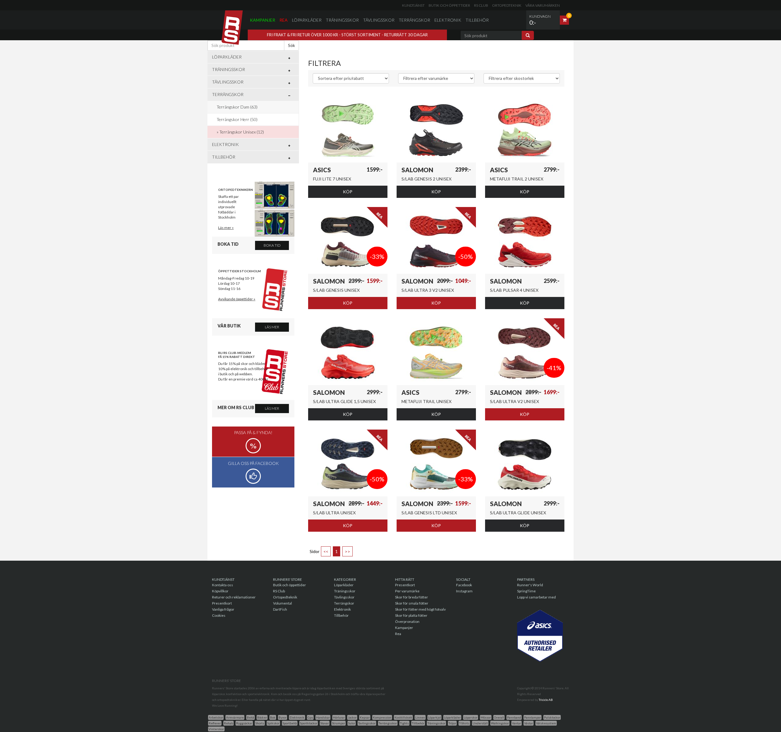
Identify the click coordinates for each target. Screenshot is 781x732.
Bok (272, 717)
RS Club (481, 5)
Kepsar (365, 717)
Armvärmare (235, 717)
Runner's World (530, 585)
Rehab (228, 723)
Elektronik (447, 20)
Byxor (282, 717)
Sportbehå (290, 723)
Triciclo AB (546, 700)
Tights (404, 723)
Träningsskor (342, 20)
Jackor (352, 717)
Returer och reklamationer (234, 597)
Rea (283, 20)
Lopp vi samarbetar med (536, 597)
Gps (310, 717)
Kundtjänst (413, 5)
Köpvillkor (220, 591)
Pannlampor (532, 717)
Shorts (259, 723)
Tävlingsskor (378, 20)
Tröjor (452, 723)
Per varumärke (407, 591)
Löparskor (470, 717)
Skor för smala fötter (411, 603)
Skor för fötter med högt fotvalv (420, 609)
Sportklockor (308, 723)
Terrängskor (414, 20)
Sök (291, 45)
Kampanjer (262, 20)
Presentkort (222, 603)
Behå (250, 717)
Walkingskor (500, 723)
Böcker (262, 717)
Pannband (514, 717)
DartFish (280, 609)
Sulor (351, 723)
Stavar (324, 723)
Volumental (282, 603)
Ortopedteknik (506, 5)
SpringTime (526, 591)
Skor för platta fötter (411, 615)
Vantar (516, 723)
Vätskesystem (546, 723)
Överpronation (407, 621)
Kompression (382, 717)
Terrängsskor (388, 723)
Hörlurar (339, 717)
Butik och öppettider (449, 5)
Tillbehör (477, 20)
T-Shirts (464, 723)
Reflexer (215, 723)
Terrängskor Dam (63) (237, 106)
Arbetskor (216, 717)
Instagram (464, 591)
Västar (528, 723)
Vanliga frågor (223, 609)
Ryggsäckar (244, 723)
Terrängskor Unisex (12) (241, 131)
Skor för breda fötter (411, 597)
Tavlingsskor (367, 723)
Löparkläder (307, 20)
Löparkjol (434, 717)
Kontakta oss (222, 585)
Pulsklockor (552, 717)
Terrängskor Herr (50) (237, 119)
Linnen (420, 717)
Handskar (323, 717)
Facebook (464, 585)
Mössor (485, 717)
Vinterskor (216, 729)
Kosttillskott (403, 717)
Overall (499, 717)
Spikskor (273, 723)
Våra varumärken (542, 5)
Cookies (218, 615)
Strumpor (338, 723)
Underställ (480, 723)
